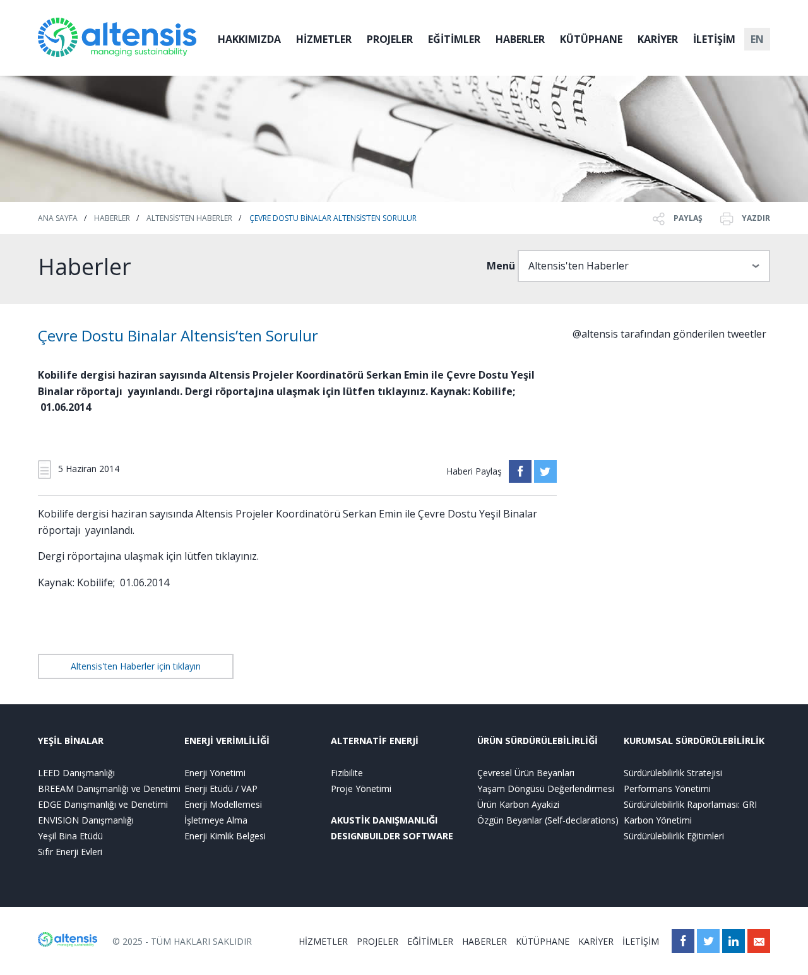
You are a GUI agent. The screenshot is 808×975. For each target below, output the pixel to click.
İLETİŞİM (714, 39)
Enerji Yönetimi (215, 773)
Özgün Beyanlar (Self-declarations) (548, 820)
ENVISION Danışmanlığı (86, 820)
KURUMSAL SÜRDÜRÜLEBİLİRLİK (694, 741)
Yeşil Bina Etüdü (70, 836)
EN (757, 39)
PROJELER (390, 39)
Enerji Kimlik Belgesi (225, 836)
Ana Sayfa (58, 218)
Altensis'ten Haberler (189, 218)
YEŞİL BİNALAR (71, 741)
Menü (501, 266)
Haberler (112, 218)
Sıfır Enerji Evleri (70, 852)
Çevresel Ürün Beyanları (525, 773)
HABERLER (520, 39)
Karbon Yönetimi (658, 820)
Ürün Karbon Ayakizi (518, 804)
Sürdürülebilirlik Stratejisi (673, 773)
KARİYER (658, 39)
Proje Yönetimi (361, 789)
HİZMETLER (324, 39)
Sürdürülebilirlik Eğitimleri (674, 836)
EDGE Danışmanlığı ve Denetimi (103, 804)
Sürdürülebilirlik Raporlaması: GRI (690, 804)
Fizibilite (347, 773)
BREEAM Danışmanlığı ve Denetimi (109, 789)
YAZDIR (755, 218)
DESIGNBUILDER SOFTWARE (392, 836)
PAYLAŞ (687, 218)
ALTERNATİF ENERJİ (375, 741)
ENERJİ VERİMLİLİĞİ (227, 741)
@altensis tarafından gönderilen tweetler (669, 334)
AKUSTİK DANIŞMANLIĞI (384, 820)
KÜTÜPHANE (591, 39)
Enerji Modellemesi (223, 804)
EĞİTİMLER (454, 39)
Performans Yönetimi (667, 789)
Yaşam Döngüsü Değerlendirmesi (545, 789)
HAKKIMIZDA (249, 39)
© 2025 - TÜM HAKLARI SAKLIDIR (182, 941)
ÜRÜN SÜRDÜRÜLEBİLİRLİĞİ (537, 741)
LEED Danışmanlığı (76, 773)
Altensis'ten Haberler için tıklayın (136, 666)
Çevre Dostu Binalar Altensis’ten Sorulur (333, 218)
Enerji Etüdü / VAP (221, 789)
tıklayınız (236, 556)
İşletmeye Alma (215, 820)
